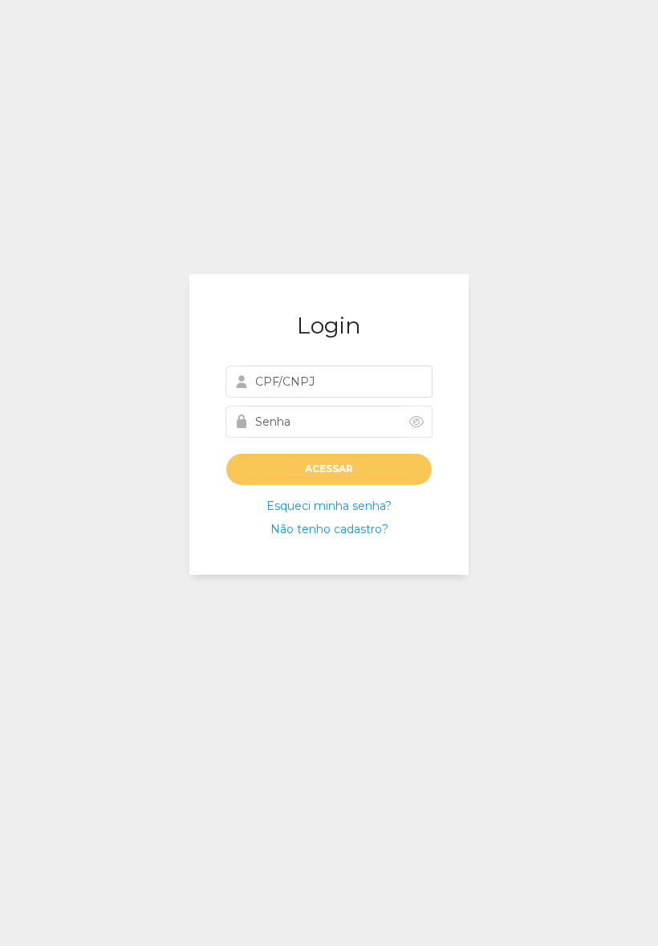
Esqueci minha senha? (329, 506)
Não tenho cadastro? (329, 529)
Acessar (329, 469)
